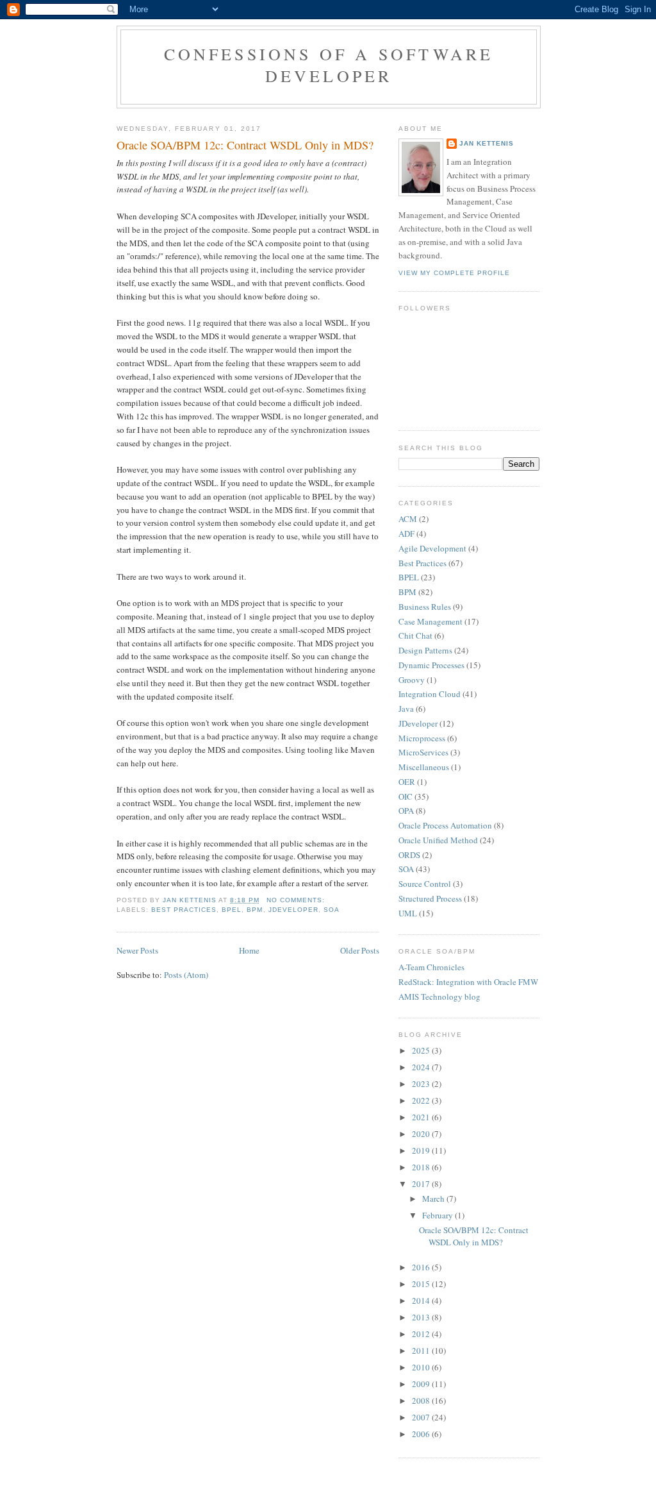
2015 (422, 1284)
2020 (422, 1134)
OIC (405, 796)
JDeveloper (293, 909)
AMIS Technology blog (439, 996)
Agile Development (432, 548)
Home (249, 950)
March (434, 1198)
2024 (422, 1067)
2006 (422, 1434)
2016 (422, 1267)
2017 (422, 1184)
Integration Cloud (429, 694)
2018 (422, 1167)
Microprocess (421, 738)
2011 (422, 1350)
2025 (422, 1050)
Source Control (424, 883)
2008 (422, 1400)
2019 (422, 1150)
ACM (407, 519)
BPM (255, 909)
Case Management (430, 621)
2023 (422, 1084)
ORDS (409, 855)
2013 (422, 1317)
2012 (422, 1334)
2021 (422, 1117)
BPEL (232, 909)
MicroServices (423, 752)
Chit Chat (415, 635)
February (438, 1215)
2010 (422, 1367)
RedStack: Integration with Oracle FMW (468, 982)
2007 (422, 1417)
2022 (422, 1100)
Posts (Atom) (186, 974)
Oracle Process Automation (445, 825)
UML (407, 913)
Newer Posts (137, 950)
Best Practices (184, 909)
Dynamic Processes (431, 665)
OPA (406, 810)
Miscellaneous (423, 767)
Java (406, 708)
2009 (422, 1384)
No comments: (296, 900)
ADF (406, 533)
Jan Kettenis (486, 143)
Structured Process (430, 898)
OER (406, 781)
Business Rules (424, 606)
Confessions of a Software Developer (329, 65)
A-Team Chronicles (431, 967)
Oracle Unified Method (438, 840)
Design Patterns (425, 650)
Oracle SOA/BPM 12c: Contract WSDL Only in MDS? (245, 145)
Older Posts (359, 950)
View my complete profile (454, 272)
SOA (332, 909)
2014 (422, 1300)
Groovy (411, 680)
